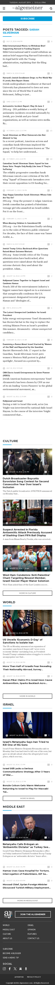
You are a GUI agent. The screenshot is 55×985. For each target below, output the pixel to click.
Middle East (9, 929)
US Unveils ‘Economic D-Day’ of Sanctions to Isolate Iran (22, 641)
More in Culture (27, 593)
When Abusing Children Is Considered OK (22, 223)
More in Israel (27, 798)
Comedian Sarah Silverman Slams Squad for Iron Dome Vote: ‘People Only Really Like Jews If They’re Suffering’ (27, 166)
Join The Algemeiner (32, 914)
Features (32, 934)
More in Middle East (27, 900)
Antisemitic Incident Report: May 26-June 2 (23, 106)
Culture (7, 934)
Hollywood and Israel (12, 401)
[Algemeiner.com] (27, 8)
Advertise (19, 977)
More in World (27, 696)
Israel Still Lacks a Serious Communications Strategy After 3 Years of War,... (26, 771)
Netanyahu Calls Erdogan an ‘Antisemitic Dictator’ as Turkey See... (26, 846)
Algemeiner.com (26, 983)
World (6, 925)
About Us (7, 938)
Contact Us (33, 938)
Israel (31, 925)
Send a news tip (11, 957)
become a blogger (12, 953)
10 (51, 159)
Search (51, 8)
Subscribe (28, 18)
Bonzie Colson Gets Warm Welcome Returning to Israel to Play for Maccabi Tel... (25, 788)
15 (51, 131)
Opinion (31, 929)
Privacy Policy (34, 977)
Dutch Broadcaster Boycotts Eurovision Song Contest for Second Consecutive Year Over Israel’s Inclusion (26, 483)
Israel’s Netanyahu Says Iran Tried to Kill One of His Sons (26, 743)
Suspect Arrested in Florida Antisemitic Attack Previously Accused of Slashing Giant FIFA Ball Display (27, 532)
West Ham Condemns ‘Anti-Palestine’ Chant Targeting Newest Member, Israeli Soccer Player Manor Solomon (26, 578)
